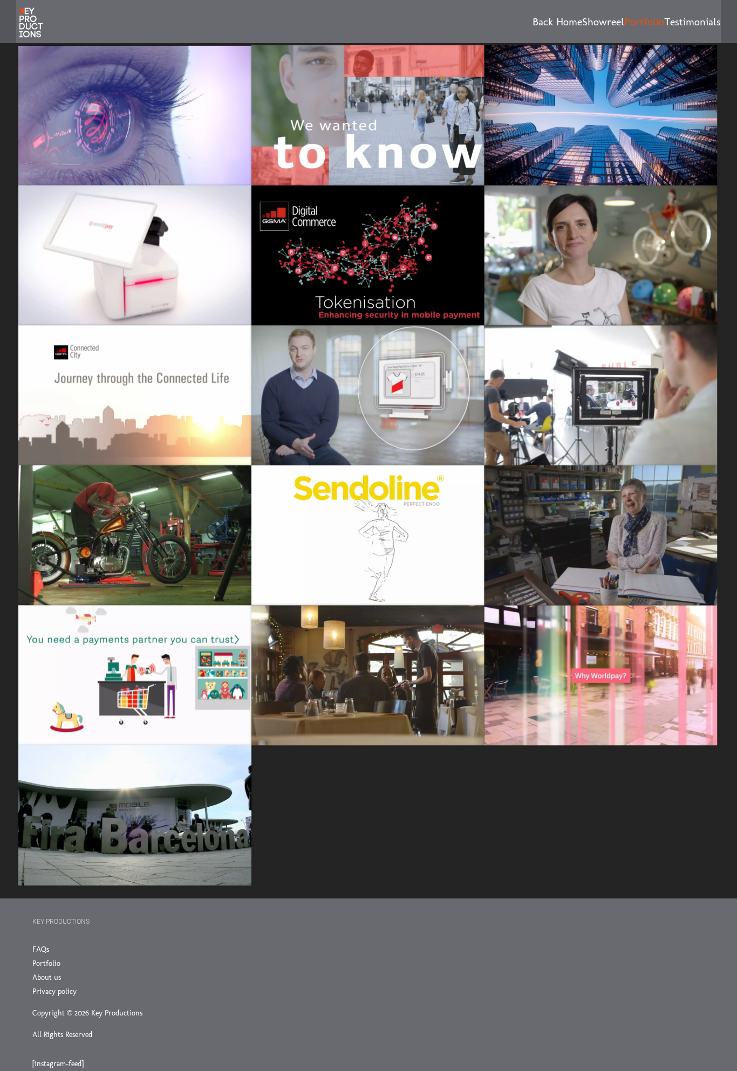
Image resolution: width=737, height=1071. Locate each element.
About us (46, 977)
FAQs (40, 949)
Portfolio (46, 963)
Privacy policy (54, 991)
